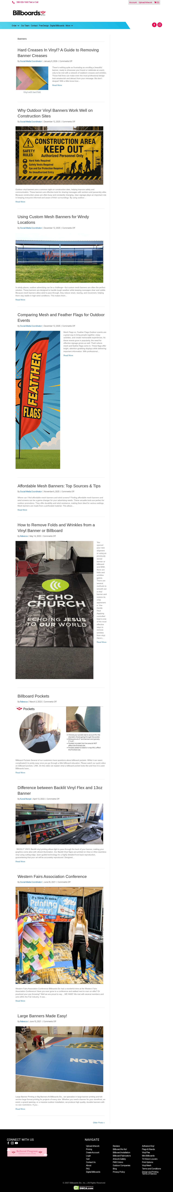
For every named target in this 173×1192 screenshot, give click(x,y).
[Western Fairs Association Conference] (59, 935)
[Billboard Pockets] (59, 731)
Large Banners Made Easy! (42, 1016)
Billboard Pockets (33, 696)
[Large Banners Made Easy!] (59, 1059)
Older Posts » (99, 1122)
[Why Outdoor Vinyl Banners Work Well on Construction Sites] (59, 155)
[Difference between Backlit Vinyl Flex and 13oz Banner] (59, 824)
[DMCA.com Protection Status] (84, 1188)
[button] (154, 25)
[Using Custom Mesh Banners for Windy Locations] (59, 258)
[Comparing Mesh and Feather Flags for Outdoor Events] (38, 400)
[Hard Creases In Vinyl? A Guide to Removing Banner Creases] (32, 79)
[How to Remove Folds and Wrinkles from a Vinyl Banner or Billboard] (54, 610)
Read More (57, 85)
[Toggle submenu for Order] (18, 25)
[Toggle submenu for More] (72, 25)
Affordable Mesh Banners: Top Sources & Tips (59, 486)
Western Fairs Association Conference (52, 876)
